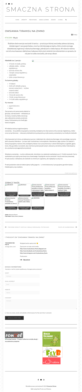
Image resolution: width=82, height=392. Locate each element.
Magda (15, 38)
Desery (53, 19)
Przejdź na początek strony (71, 173)
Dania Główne (44, 19)
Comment (8, 298)
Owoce (16, 216)
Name (7, 273)
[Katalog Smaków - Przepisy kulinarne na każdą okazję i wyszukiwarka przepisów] (22, 340)
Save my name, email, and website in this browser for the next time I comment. (29, 313)
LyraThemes (47, 389)
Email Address (10, 281)
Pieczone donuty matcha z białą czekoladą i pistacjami (28, 227)
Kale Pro (39, 389)
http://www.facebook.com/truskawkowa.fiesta (33, 251)
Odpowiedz (26, 260)
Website (7, 289)
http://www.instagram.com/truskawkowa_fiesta (33, 253)
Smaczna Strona (41, 9)
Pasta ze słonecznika (66, 227)
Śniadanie (20, 216)
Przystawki (33, 19)
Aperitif (24, 19)
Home (17, 19)
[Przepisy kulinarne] (51, 339)
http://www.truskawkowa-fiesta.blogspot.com (33, 248)
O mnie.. (60, 19)
